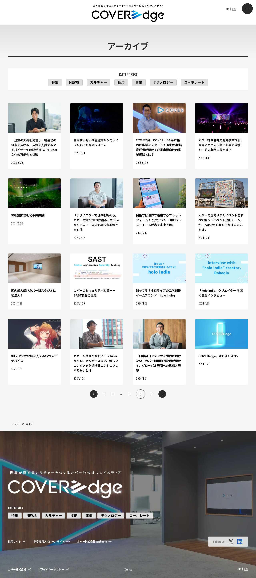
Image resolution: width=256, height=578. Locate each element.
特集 (55, 82)
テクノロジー (163, 82)
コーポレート (194, 82)
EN (234, 9)
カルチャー (98, 82)
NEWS (74, 82)
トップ (15, 423)
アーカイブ (27, 423)
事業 (138, 82)
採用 (121, 82)
